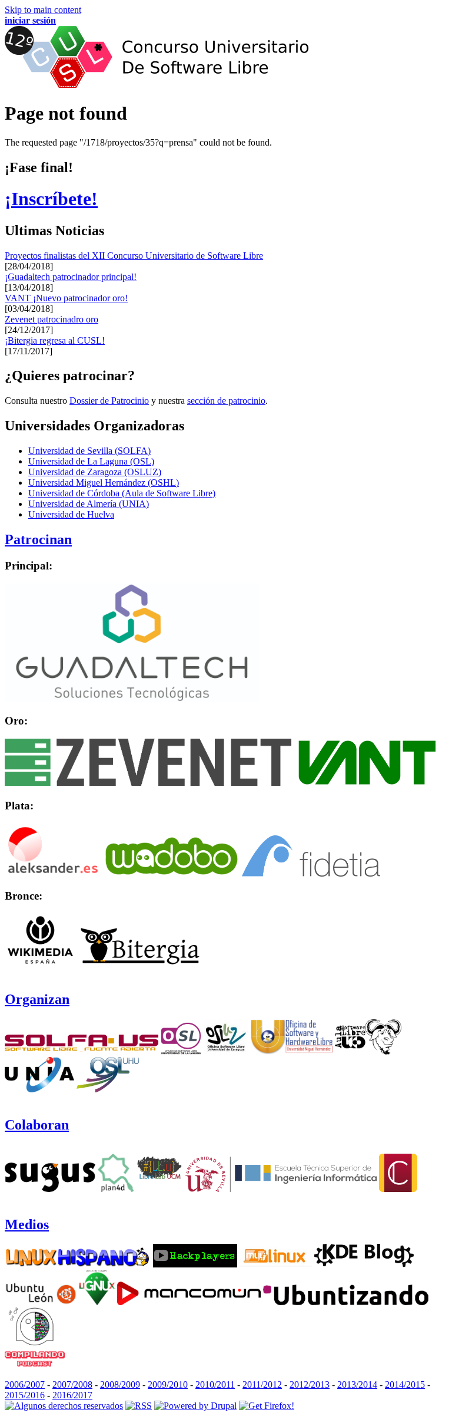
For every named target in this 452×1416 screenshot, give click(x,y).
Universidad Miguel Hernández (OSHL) (103, 483)
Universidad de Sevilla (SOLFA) (89, 451)
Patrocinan (38, 539)
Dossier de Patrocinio (109, 401)
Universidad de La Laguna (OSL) (91, 461)
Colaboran (37, 1124)
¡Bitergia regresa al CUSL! (55, 340)
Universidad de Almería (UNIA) (88, 504)
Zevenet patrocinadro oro (51, 319)
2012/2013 (310, 1384)
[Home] (156, 85)
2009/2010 (168, 1384)
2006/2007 (25, 1384)
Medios (27, 1224)
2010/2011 (215, 1384)
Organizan (37, 999)
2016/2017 (72, 1395)
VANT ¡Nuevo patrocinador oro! (66, 298)
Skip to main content (43, 10)
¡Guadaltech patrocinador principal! (71, 277)
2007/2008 (72, 1384)
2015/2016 (25, 1395)
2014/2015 (405, 1384)
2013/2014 (357, 1384)
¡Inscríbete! (51, 198)
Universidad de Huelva (71, 514)
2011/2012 (262, 1384)
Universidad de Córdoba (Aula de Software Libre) (121, 493)
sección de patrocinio (226, 401)
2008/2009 (120, 1384)
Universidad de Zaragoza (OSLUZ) (94, 472)
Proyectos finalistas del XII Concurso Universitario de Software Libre (134, 256)
